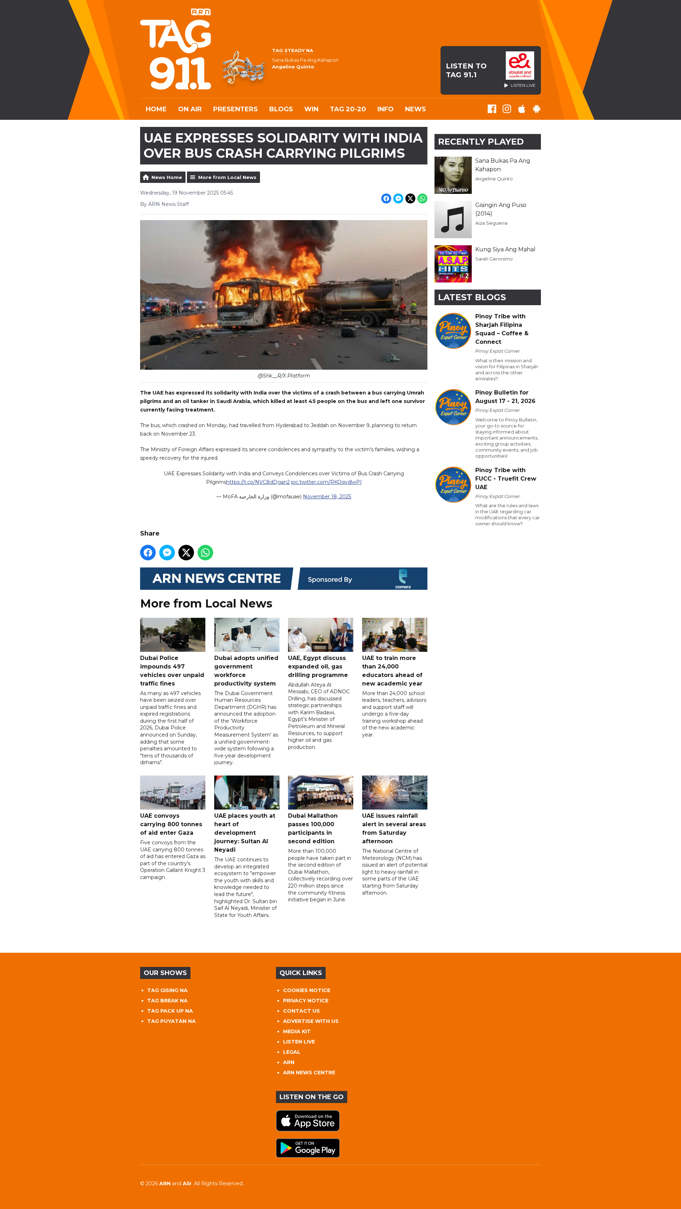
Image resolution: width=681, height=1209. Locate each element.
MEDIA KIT (297, 1031)
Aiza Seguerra (491, 223)
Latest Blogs (472, 297)
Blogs (281, 109)
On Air (190, 109)
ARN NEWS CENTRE (309, 1072)
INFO (385, 109)
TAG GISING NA (167, 990)
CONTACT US (301, 1011)
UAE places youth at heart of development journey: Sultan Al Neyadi (244, 832)
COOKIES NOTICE (306, 990)
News (415, 109)
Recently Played (481, 141)
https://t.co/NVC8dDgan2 (258, 482)
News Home (166, 177)
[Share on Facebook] (386, 198)
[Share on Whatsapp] (422, 198)
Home (156, 109)
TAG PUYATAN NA (171, 1021)
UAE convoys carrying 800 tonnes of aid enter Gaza (171, 824)
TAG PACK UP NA (170, 1011)
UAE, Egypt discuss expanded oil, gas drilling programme (318, 666)
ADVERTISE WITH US (311, 1021)
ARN (288, 1062)
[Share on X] (410, 198)
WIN (311, 109)
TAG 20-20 (348, 109)
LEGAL (291, 1052)
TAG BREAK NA (167, 1000)
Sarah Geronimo (494, 259)
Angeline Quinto (494, 178)
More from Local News (227, 177)
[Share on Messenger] (398, 198)
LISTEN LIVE (299, 1042)
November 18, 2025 (327, 496)
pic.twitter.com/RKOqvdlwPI (326, 482)
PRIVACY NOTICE (305, 1000)
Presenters (235, 109)
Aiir (187, 1183)
